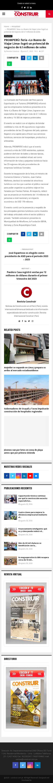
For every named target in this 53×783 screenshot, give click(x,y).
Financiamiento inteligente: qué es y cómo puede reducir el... (32, 530)
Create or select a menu (26, 3)
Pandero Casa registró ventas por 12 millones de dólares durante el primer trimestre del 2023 (26, 275)
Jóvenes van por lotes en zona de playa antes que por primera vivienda (23, 451)
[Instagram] (30, 765)
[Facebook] (15, 765)
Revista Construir (12, 51)
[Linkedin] (37, 765)
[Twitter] (23, 765)
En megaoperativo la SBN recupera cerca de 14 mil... (33, 558)
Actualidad (8, 36)
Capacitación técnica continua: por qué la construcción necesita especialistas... (32, 498)
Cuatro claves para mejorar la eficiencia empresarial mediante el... (32, 515)
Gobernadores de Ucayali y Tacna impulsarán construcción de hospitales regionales (26, 410)
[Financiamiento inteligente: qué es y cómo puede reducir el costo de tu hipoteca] (10, 532)
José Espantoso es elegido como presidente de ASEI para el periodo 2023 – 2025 (26, 256)
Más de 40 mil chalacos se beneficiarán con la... (29, 544)
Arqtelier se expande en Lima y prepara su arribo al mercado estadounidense (25, 369)
